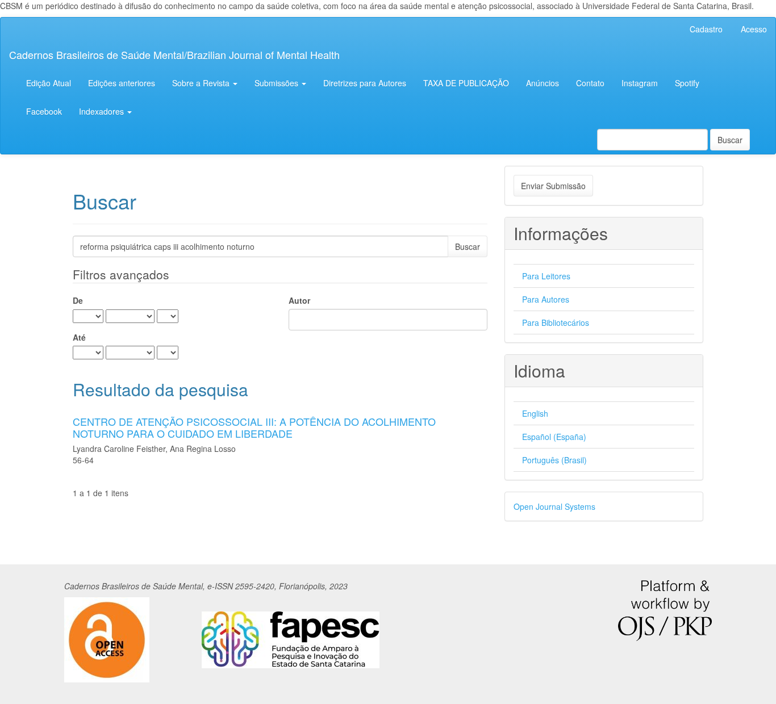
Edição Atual (48, 83)
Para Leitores (546, 276)
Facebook (44, 111)
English (535, 413)
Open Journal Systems (554, 506)
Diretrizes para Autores (364, 83)
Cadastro (706, 29)
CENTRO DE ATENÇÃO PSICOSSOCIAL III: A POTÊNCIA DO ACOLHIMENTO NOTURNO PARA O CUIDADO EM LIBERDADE (254, 427)
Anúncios (542, 83)
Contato (590, 83)
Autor (299, 300)
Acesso (754, 29)
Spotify (687, 83)
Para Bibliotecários (555, 322)
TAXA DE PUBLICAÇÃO (466, 83)
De (78, 300)
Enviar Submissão (553, 185)
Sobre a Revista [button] (202, 83)
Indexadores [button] (102, 111)
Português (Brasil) (554, 460)
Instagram (639, 83)
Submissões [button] (278, 83)
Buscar (729, 139)
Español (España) (554, 436)
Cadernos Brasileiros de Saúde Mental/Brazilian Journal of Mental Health (174, 54)
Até (79, 337)
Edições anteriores (121, 83)
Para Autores (545, 299)
